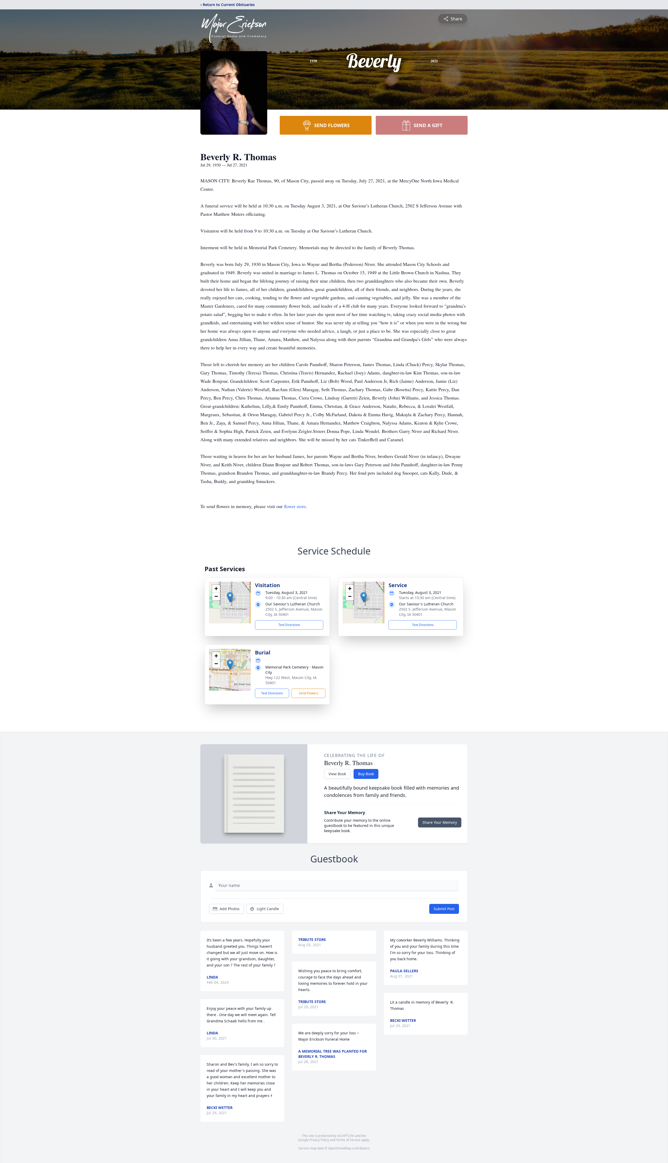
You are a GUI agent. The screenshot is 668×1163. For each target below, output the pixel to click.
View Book (337, 773)
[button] (230, 597)
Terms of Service (348, 1140)
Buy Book (366, 773)
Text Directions (289, 625)
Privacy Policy (319, 1140)
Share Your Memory (439, 822)
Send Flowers (308, 693)
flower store (295, 506)
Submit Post (444, 908)
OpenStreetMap (339, 1148)
